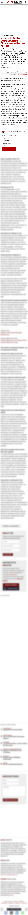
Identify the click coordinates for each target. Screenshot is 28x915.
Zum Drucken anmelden (22, 74)
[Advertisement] (14, 19)
